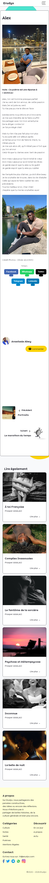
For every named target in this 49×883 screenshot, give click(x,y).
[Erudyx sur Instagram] (23, 861)
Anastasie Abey (21, 341)
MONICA (8, 92)
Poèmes (7, 840)
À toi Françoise (14, 506)
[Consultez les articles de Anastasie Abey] (6, 341)
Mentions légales (11, 844)
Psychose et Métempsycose (23, 661)
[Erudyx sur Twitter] (8, 861)
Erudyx (8, 3)
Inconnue (11, 713)
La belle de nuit (15, 765)
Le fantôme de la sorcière (21, 610)
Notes (5, 832)
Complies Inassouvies (19, 558)
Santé (5, 836)
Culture (6, 827)
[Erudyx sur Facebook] (4, 861)
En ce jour (38, 827)
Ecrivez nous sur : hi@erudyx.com (18, 856)
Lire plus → (35, 516)
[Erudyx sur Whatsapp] (18, 861)
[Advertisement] (24, 311)
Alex (4, 99)
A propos (38, 832)
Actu (36, 836)
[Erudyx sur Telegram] (13, 861)
